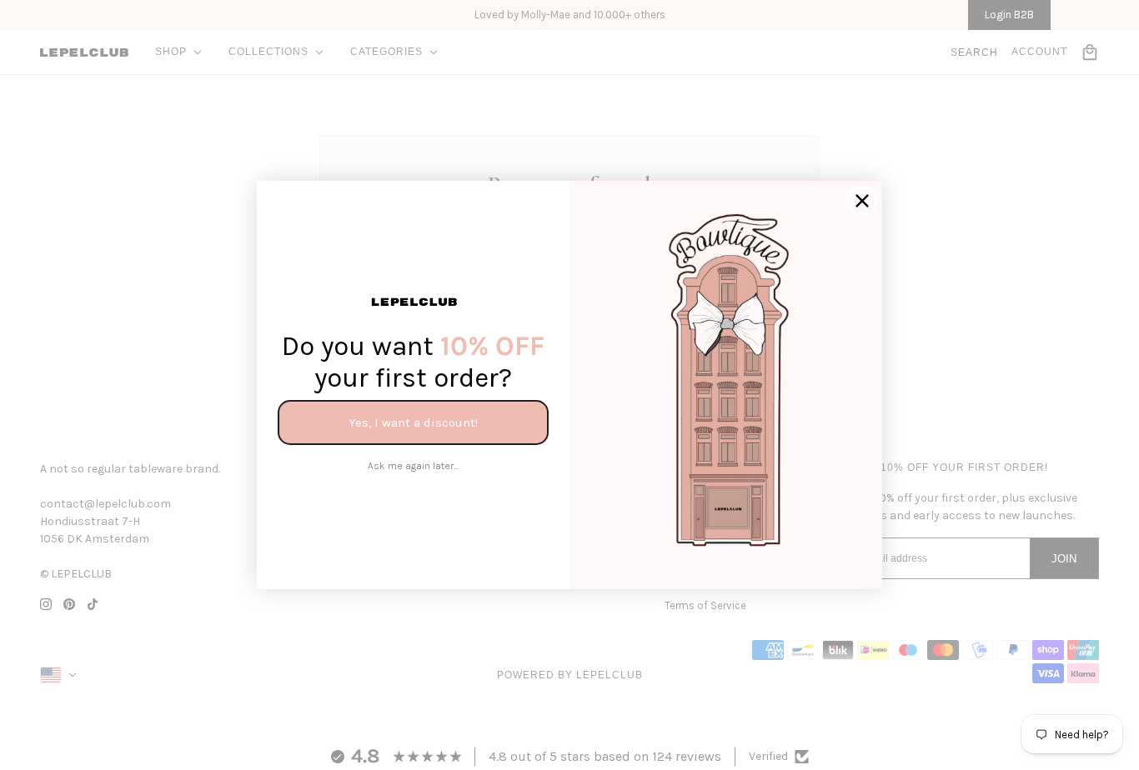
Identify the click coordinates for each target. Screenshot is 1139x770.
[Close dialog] (862, 201)
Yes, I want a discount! (413, 422)
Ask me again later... (413, 466)
